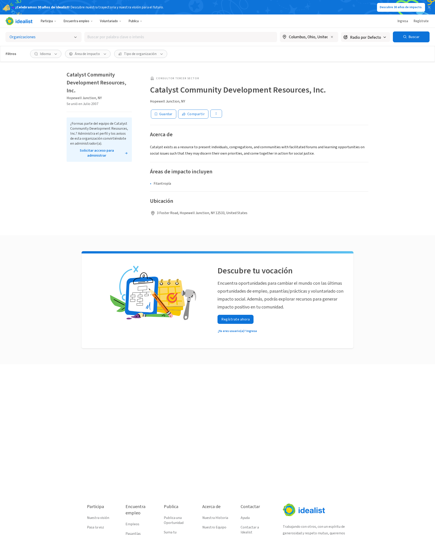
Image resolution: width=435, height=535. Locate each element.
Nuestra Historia (215, 517)
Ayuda (245, 517)
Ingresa (402, 21)
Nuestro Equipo (214, 527)
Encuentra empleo (76, 21)
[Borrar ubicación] (332, 37)
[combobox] (181, 37)
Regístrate (421, 21)
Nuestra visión (98, 517)
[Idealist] (18, 21)
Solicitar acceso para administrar (97, 153)
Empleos (132, 524)
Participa (47, 21)
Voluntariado (109, 21)
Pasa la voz (95, 527)
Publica (133, 21)
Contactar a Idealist (250, 530)
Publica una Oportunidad (174, 520)
